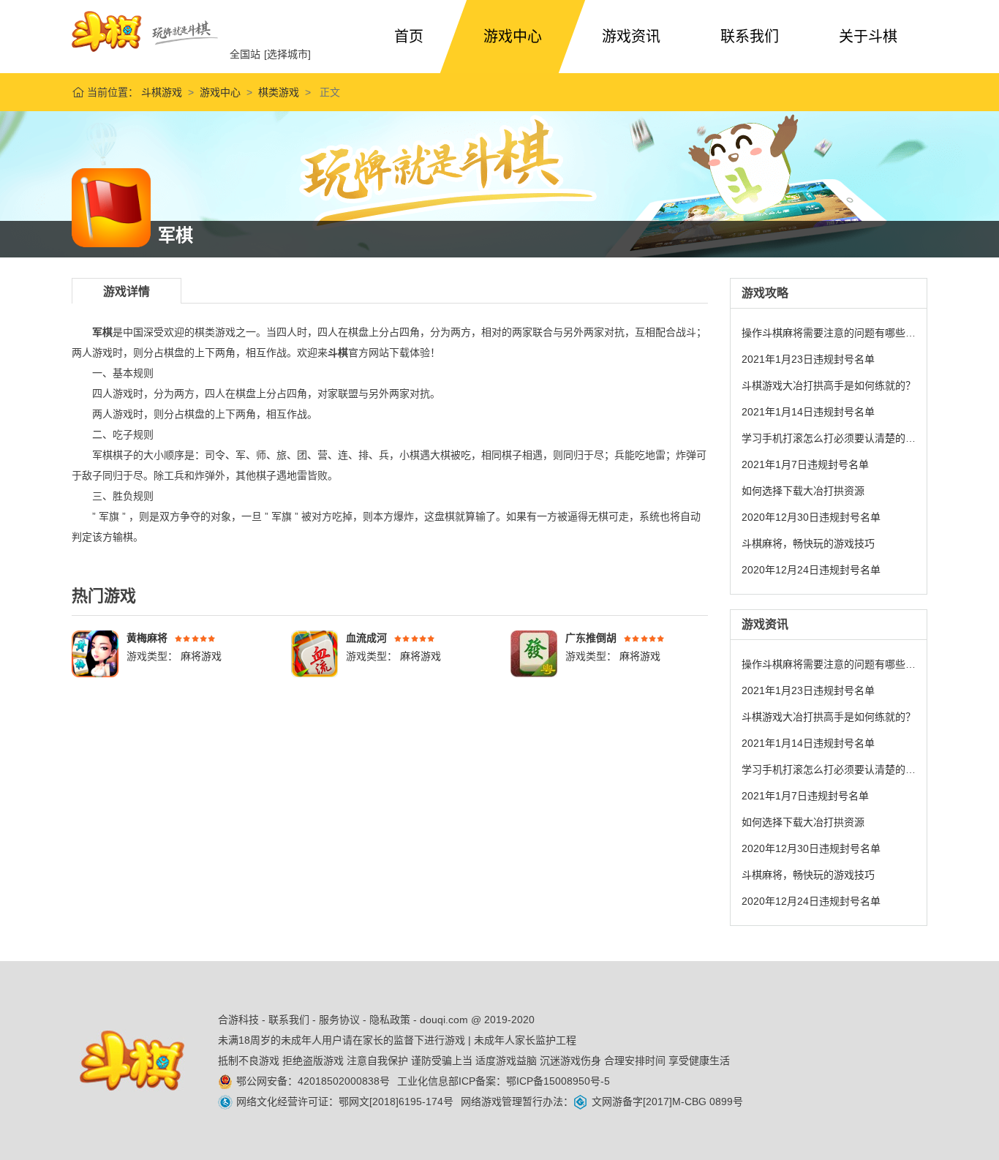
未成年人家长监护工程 (525, 1040)
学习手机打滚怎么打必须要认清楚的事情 (834, 438)
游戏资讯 (631, 37)
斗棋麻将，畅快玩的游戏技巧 (808, 543)
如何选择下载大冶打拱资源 (803, 491)
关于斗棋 (868, 37)
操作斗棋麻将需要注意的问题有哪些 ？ (830, 333)
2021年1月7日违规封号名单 (805, 464)
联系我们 (749, 37)
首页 (408, 37)
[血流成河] (314, 653)
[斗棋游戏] (145, 31)
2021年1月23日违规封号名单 (808, 359)
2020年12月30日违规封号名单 (811, 517)
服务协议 (339, 1019)
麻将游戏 (200, 656)
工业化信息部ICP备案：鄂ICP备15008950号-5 (503, 1081)
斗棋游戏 (160, 92)
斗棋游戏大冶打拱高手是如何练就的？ (829, 385)
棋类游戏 (278, 92)
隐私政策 (389, 1019)
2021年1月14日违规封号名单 (808, 412)
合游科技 (238, 1019)
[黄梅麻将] (95, 653)
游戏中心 (512, 37)
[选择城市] (287, 54)
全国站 (245, 54)
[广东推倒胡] (533, 653)
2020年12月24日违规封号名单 (811, 570)
